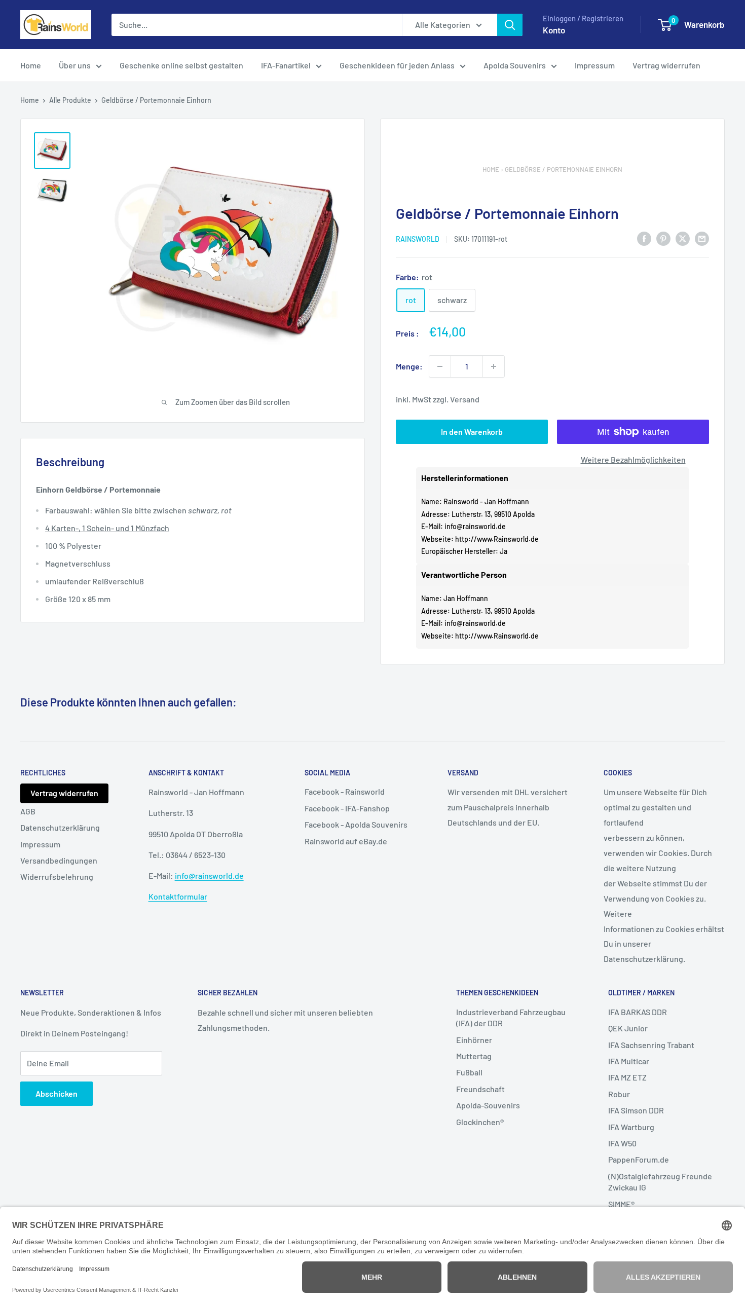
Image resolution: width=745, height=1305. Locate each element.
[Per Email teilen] (702, 238)
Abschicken (56, 1093)
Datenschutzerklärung (60, 827)
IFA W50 (622, 1143)
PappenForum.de (638, 1159)
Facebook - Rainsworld (345, 791)
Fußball (469, 1072)
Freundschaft (480, 1089)
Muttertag (474, 1056)
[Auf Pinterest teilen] (663, 238)
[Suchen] (510, 25)
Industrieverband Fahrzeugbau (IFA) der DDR (511, 1017)
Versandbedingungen (58, 860)
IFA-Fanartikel (286, 65)
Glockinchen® (480, 1122)
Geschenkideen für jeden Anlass (397, 65)
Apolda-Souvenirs (488, 1105)
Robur (619, 1094)
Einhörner (474, 1040)
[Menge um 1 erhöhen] (493, 366)
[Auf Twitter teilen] (683, 238)
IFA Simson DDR (636, 1110)
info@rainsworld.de (475, 526)
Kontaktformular (177, 896)
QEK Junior (628, 1028)
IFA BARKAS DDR (637, 1012)
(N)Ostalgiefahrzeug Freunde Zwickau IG (660, 1181)
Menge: (409, 366)
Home (30, 65)
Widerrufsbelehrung (56, 876)
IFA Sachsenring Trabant (651, 1045)
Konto (554, 30)
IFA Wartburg (631, 1127)
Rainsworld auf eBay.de (346, 841)
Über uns (75, 65)
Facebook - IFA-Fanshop (347, 808)
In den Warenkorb (472, 431)
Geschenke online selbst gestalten (181, 65)
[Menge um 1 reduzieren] (440, 366)
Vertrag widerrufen (666, 65)
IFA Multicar (628, 1061)
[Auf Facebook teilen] (644, 238)
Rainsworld (417, 239)
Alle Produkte (70, 100)
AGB (27, 811)
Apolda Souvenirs (514, 65)
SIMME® (621, 1204)
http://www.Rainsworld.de (497, 539)
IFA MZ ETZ (627, 1077)
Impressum (595, 65)
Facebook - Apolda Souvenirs (356, 824)
